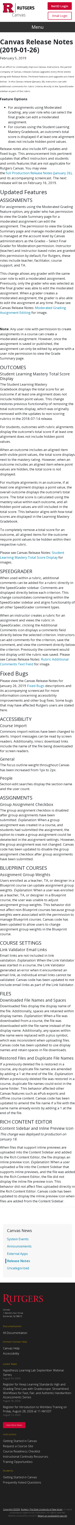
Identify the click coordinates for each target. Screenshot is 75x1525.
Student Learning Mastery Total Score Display (32, 555)
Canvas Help (11, 1348)
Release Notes (18, 1261)
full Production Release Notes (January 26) (39, 173)
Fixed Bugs (35, 685)
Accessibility (11, 1353)
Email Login (59, 15)
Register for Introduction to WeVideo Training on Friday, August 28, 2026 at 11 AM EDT (35, 1409)
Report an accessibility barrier (52, 1515)
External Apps (17, 1253)
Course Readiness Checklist (21, 1451)
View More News (14, 1425)
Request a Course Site (18, 1446)
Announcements (19, 1246)
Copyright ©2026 (11, 1509)
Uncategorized (18, 1268)
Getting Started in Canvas (20, 1441)
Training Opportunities (18, 1462)
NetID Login (59, 6)
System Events (18, 1239)
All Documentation (15, 1333)
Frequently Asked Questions (22, 1482)
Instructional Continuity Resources (25, 1456)
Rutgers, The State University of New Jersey (41, 1509)
